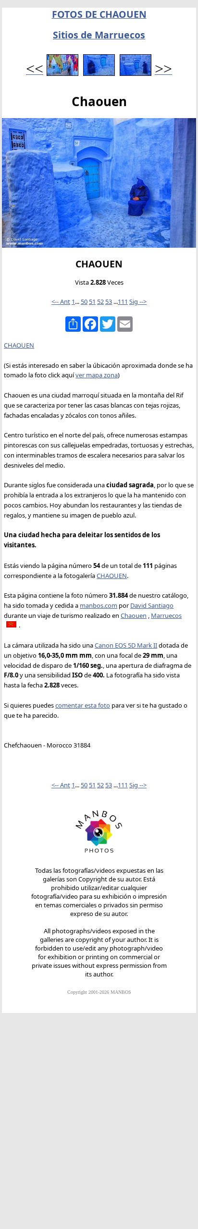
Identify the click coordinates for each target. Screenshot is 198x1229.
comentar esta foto (82, 705)
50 (84, 301)
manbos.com (98, 605)
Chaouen (134, 615)
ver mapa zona (96, 375)
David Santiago (151, 605)
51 (92, 301)
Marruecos (166, 615)
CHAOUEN (19, 345)
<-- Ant (60, 301)
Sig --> (138, 301)
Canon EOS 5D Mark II (126, 645)
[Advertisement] (99, 1125)
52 (100, 301)
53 (108, 301)
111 (123, 301)
